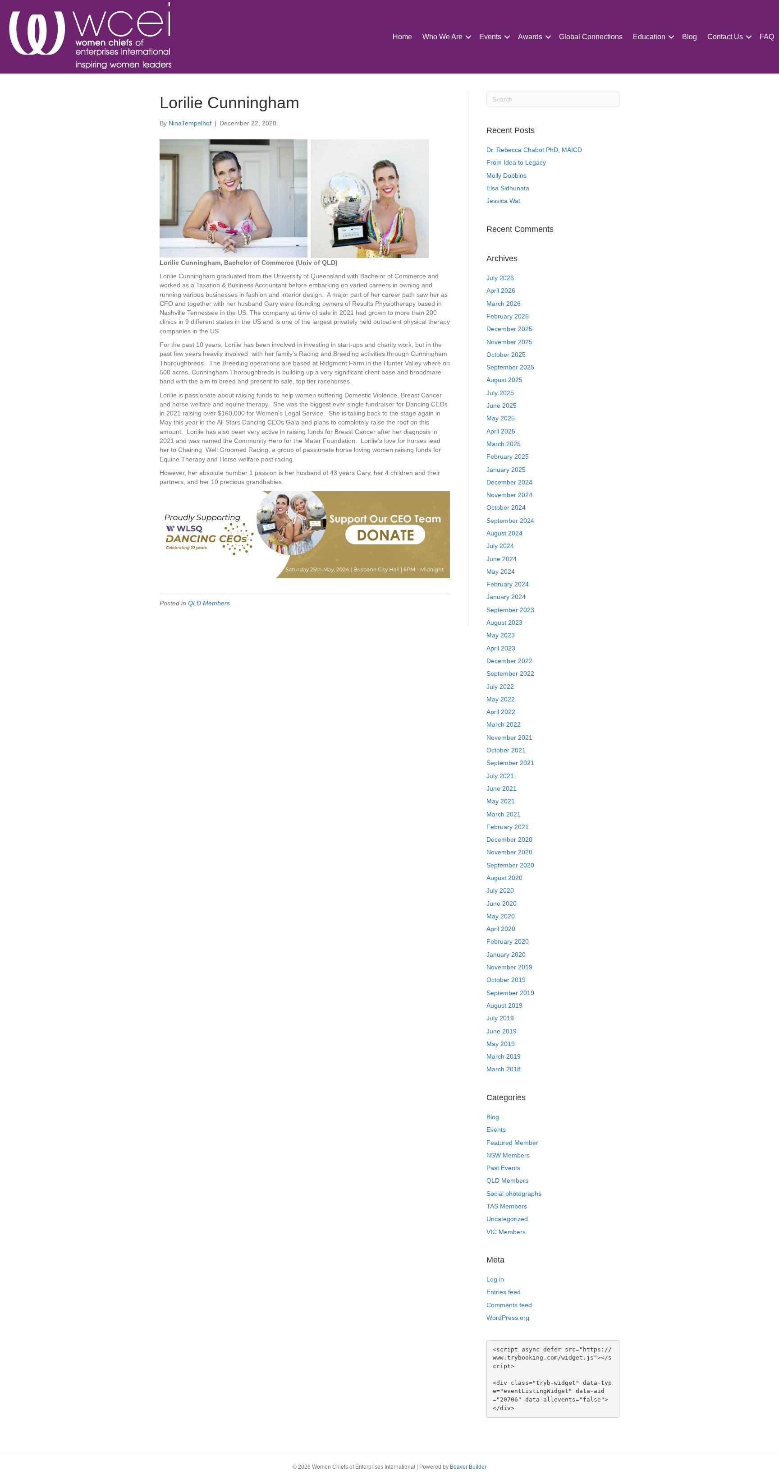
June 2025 (501, 405)
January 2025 (506, 469)
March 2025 (503, 443)
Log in (495, 1279)
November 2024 (509, 494)
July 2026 (500, 277)
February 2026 (507, 316)
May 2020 (500, 916)
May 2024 (500, 571)
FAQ (767, 37)
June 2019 (501, 1031)
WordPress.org (507, 1317)
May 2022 (500, 699)
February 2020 (507, 941)
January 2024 (506, 596)
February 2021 (507, 826)
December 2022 (509, 660)
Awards (530, 37)
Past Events (503, 1167)
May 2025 (500, 418)
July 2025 (500, 393)
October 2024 (506, 507)
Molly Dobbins (506, 175)
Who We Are (442, 37)
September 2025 (510, 367)
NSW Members (508, 1155)
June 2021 (501, 788)
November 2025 (509, 342)
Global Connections (591, 37)
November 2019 (509, 967)
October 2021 (506, 750)
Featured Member (512, 1142)
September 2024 (510, 520)
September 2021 (510, 762)
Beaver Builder (468, 1467)
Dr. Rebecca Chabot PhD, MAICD (534, 149)
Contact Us (725, 37)
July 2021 (500, 775)
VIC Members (506, 1232)
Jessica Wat (503, 200)
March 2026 (503, 303)
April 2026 (500, 290)
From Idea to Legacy (516, 162)
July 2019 (500, 1018)
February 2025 (507, 456)
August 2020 (504, 877)
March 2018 (503, 1069)
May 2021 (500, 801)
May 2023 (500, 635)
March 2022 (503, 724)
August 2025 (504, 379)
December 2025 (509, 328)
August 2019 (504, 1005)
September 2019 (510, 992)
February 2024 (507, 584)
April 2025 (500, 431)
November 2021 (509, 737)
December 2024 (509, 482)
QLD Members (209, 603)
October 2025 (506, 354)
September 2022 (510, 673)
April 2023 (500, 648)
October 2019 (506, 979)
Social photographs (513, 1193)
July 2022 (500, 686)
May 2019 (500, 1043)
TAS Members (506, 1206)
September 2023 (510, 609)
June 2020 (501, 903)
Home (402, 37)
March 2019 (503, 1056)
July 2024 (500, 545)
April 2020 (500, 928)
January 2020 (506, 954)
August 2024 (504, 533)
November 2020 (509, 852)
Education (649, 37)
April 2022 (500, 711)
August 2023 (504, 622)
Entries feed (503, 1292)
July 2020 (500, 890)
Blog (689, 37)
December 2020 (509, 839)
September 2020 (510, 865)
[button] (468, 37)
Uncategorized (507, 1218)
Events (490, 37)
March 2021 (503, 814)
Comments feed (509, 1305)
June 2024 (501, 558)
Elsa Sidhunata (507, 188)
